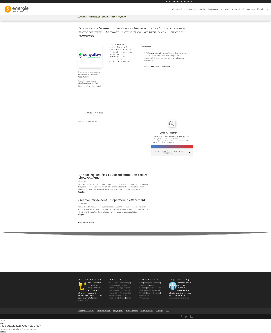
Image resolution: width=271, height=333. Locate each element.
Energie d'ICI (113, 298)
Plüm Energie (144, 285)
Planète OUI (151, 288)
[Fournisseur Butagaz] (162, 257)
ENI (121, 290)
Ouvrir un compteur (155, 106)
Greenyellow (113, 288)
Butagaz (124, 285)
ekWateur (128, 290)
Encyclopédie (118, 311)
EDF (144, 293)
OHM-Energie (144, 295)
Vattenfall (112, 285)
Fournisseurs (93, 17)
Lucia (141, 283)
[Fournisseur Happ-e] (126, 257)
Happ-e (122, 288)
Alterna (122, 298)
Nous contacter (132, 311)
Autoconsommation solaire (195, 9)
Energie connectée (155, 53)
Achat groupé (177, 9)
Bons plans (225, 9)
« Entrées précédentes (86, 222)
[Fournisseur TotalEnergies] (109, 246)
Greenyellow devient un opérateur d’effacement (111, 200)
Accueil (82, 17)
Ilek (118, 285)
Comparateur (213, 9)
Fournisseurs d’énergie (255, 9)
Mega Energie (125, 283)
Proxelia (142, 290)
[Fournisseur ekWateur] (162, 246)
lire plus (81, 192)
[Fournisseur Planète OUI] (109, 257)
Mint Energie (113, 283)
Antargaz (125, 295)
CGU (167, 311)
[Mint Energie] (144, 246)
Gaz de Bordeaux (152, 290)
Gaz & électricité (238, 9)
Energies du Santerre (152, 283)
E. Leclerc (156, 293)
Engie (149, 293)
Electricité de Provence (118, 293)
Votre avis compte (104, 311)
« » (160, 66)
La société (159, 311)
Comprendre (176, 1)
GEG (140, 293)
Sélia (159, 288)
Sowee (128, 298)
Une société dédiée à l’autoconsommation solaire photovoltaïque (112, 176)
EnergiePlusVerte (146, 311)
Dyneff (152, 285)
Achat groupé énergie (86, 311)
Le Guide (165, 1)
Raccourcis (187, 1)
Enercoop (142, 288)
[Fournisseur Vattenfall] (126, 246)
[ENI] (144, 257)
